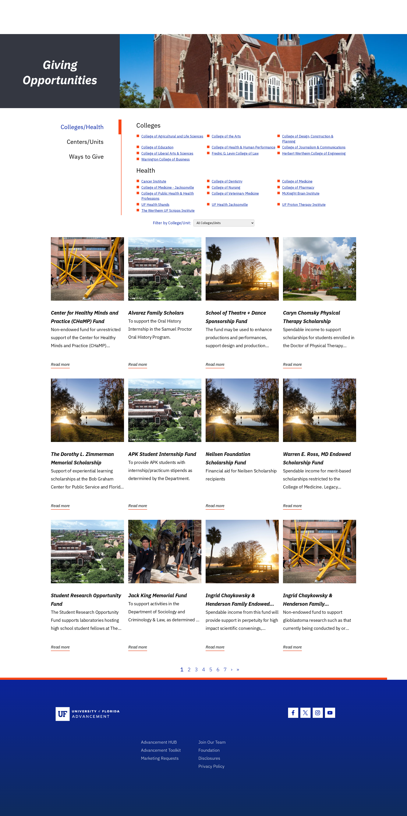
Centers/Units (85, 142)
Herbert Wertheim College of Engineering (314, 153)
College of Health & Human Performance (243, 147)
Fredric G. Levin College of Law (235, 153)
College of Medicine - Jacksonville (167, 187)
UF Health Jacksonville (230, 204)
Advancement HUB (159, 742)
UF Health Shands (155, 204)
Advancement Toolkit (161, 750)
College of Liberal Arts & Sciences (167, 153)
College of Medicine (297, 181)
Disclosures (209, 758)
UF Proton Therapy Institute (304, 204)
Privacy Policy (211, 766)
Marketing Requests (160, 758)
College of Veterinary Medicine (235, 193)
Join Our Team (212, 742)
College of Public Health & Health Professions (167, 196)
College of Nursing (226, 187)
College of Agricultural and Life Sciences (172, 136)
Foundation (209, 750)
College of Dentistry (227, 181)
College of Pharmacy (298, 187)
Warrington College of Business (165, 159)
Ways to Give (86, 156)
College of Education (157, 147)
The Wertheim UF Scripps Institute (168, 210)
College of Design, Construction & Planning (307, 138)
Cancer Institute (153, 181)
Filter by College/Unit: (172, 222)
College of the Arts (226, 136)
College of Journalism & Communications (314, 147)
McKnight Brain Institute (300, 193)
